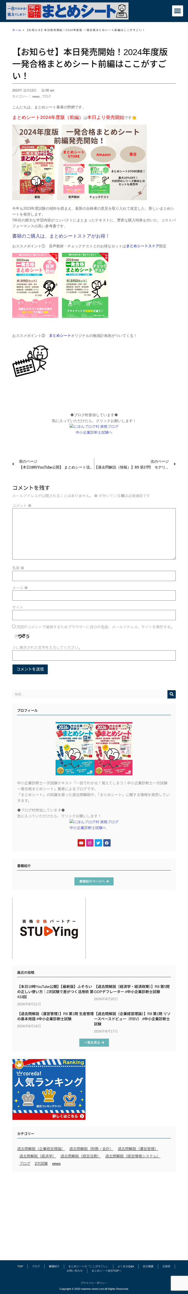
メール (20, 588)
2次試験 (41, 1163)
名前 (18, 568)
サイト (17, 607)
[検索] (171, 694)
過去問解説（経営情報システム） (132, 1156)
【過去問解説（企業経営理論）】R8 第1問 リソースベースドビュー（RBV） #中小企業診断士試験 (132, 1019)
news (36, 96)
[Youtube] (81, 843)
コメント (22, 505)
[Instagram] (90, 843)
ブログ (46, 96)
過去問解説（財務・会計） (91, 1149)
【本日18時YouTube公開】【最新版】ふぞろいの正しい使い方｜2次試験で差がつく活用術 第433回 (55, 992)
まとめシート (60, 335)
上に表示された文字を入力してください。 (47, 647)
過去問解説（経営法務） (80, 1156)
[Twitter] (98, 843)
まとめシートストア (142, 246)
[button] (177, 10)
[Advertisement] (94, 1213)
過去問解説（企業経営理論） (41, 1149)
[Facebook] (107, 843)
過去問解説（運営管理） (138, 1149)
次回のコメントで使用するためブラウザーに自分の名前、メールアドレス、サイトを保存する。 (95, 627)
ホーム (17, 30)
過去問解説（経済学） (37, 1156)
